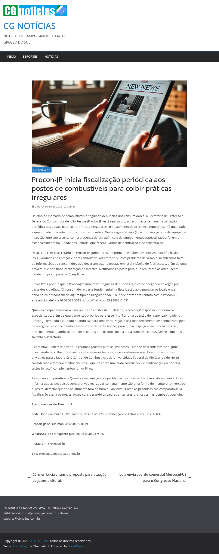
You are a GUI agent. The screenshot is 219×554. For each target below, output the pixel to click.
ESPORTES (30, 56)
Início (11, 56)
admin (71, 206)
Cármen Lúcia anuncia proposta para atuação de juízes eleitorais (70, 477)
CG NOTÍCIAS (29, 26)
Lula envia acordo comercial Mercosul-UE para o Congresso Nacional (152, 477)
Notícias (51, 56)
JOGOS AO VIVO (34, 508)
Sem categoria (41, 169)
